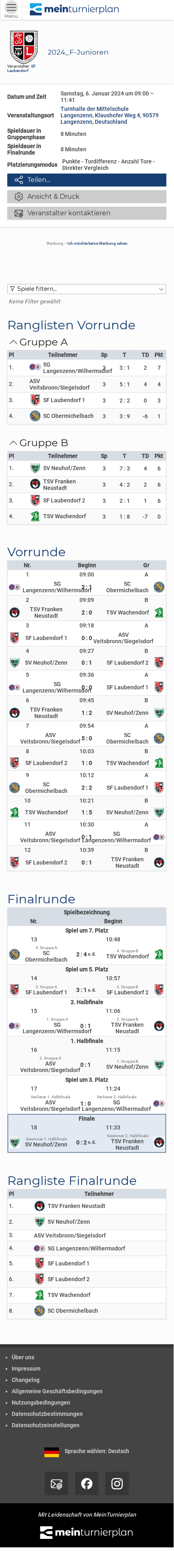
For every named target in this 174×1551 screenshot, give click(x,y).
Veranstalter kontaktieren (63, 213)
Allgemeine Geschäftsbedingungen (57, 1391)
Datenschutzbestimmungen (47, 1414)
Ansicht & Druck (47, 196)
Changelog (26, 1380)
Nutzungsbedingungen (41, 1402)
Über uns (23, 1357)
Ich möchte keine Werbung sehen (97, 243)
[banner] (74, 10)
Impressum (26, 1368)
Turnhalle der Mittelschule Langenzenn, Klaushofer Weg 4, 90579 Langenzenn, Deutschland (110, 115)
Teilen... (32, 179)
